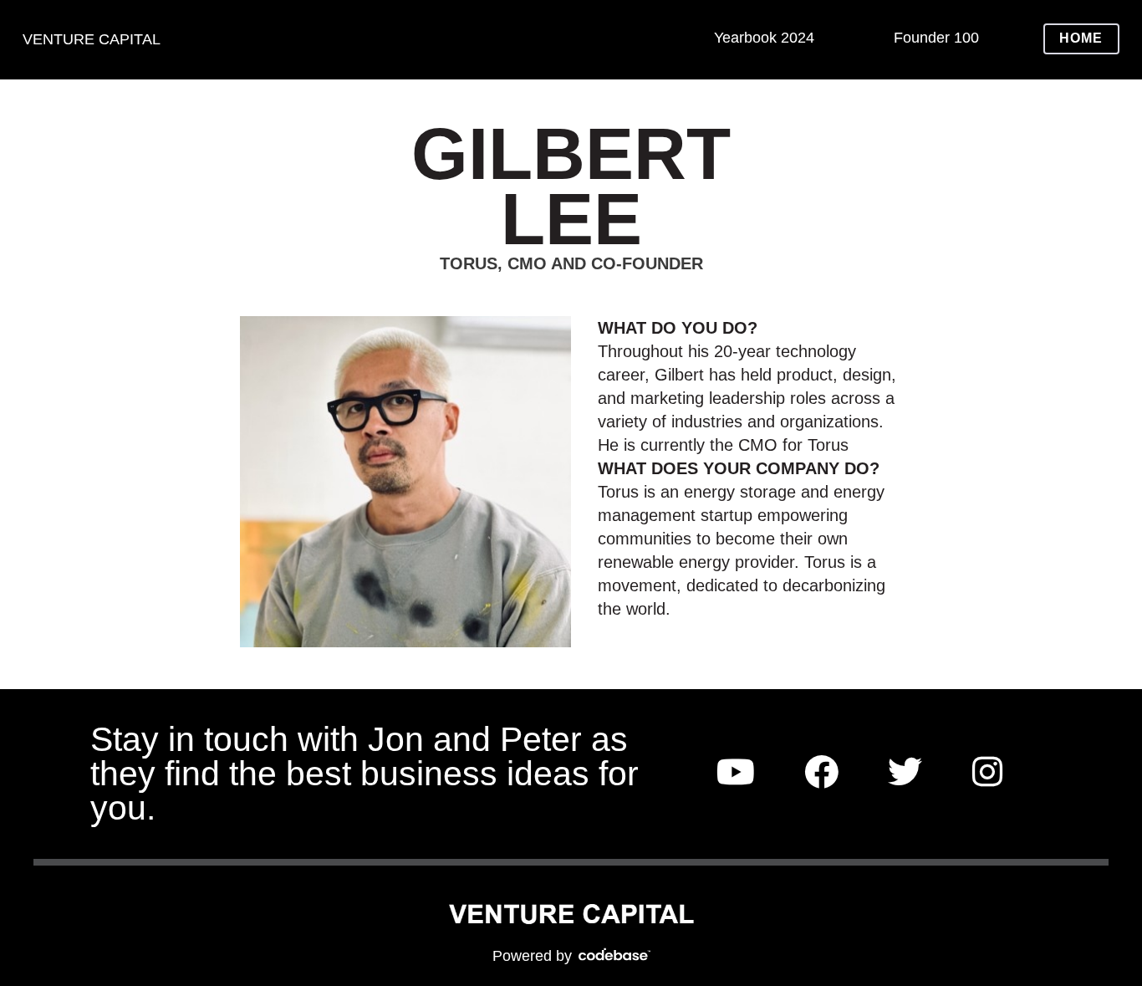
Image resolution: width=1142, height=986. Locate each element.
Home (1081, 38)
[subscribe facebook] (821, 773)
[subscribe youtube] (735, 773)
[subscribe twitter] (905, 773)
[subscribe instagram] (987, 773)
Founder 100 (936, 37)
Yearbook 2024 (764, 37)
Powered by (534, 956)
